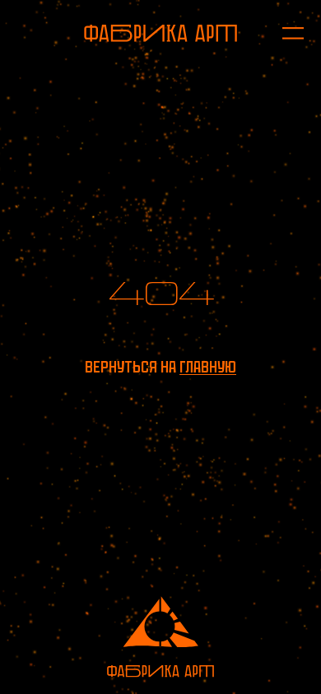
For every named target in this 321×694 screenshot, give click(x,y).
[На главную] (160, 33)
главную (207, 367)
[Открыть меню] (284, 33)
